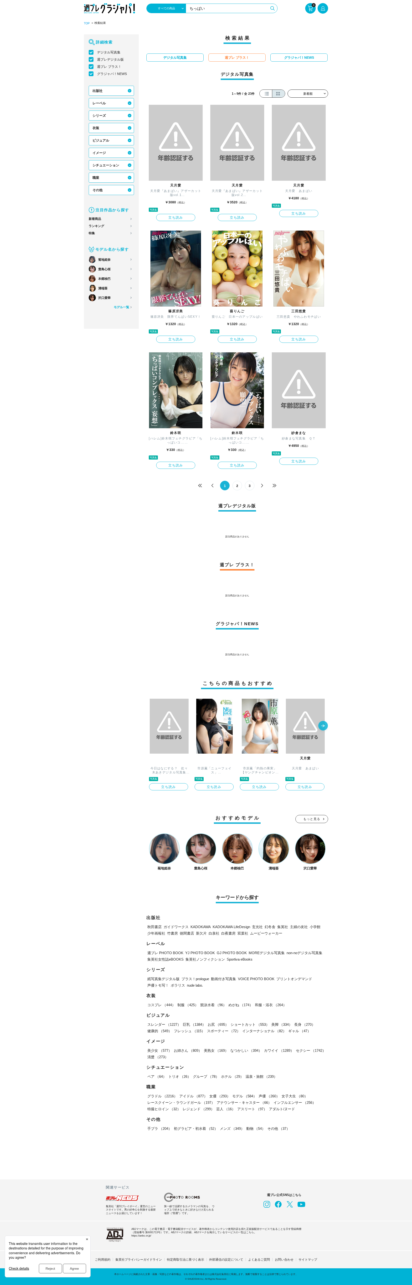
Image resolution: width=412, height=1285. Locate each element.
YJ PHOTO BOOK (200, 953)
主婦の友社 (299, 927)
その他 (98, 190)
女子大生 (295, 1096)
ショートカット (250, 1024)
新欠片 (201, 933)
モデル (244, 1096)
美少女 (159, 1050)
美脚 (281, 1024)
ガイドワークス (176, 927)
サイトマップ (308, 1259)
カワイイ (279, 1050)
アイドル (193, 1096)
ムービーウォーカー (266, 933)
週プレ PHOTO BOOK (165, 953)
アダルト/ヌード (282, 1109)
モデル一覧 (121, 307)
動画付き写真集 (223, 979)
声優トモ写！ (158, 985)
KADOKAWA (201, 927)
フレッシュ (189, 1031)
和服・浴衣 (271, 1005)
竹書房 (172, 933)
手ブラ (159, 1128)
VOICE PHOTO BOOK (256, 979)
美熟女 (216, 1050)
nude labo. (195, 985)
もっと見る (311, 819)
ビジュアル (101, 140)
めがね (240, 1005)
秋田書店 (154, 927)
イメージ (99, 153)
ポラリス (178, 985)
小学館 (315, 927)
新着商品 (95, 219)
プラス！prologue (195, 979)
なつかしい (246, 1050)
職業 (96, 178)
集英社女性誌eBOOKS (165, 959)
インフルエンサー (294, 1102)
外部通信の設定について (226, 1259)
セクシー (311, 1050)
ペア (156, 1076)
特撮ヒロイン (164, 1109)
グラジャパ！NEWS (112, 74)
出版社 (98, 91)
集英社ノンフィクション (205, 959)
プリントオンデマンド (294, 979)
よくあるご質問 (259, 1259)
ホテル (232, 1076)
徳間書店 (187, 933)
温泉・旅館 (261, 1076)
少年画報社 (156, 933)
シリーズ (99, 115)
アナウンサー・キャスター (244, 1102)
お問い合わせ (284, 1259)
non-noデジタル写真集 (304, 953)
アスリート (252, 1109)
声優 (269, 1096)
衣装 (96, 128)
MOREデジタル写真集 (267, 953)
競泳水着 (213, 1005)
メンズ (232, 1128)
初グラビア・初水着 (196, 1128)
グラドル (162, 1096)
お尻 (218, 1024)
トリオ (179, 1076)
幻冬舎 (270, 927)
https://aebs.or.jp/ (141, 1235)
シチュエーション (106, 165)
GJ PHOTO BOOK (232, 953)
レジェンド (198, 1109)
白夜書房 (228, 933)
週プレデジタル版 (110, 59)
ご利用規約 (102, 1259)
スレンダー (164, 1024)
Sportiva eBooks (239, 959)
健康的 (159, 1031)
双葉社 (242, 933)
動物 (255, 1128)
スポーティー (223, 1031)
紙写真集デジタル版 (163, 979)
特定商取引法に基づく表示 (185, 1259)
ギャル (299, 1031)
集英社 (282, 927)
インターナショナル (264, 1031)
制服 (187, 1005)
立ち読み (175, 217)
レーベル (99, 103)
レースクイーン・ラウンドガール (181, 1102)
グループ (206, 1076)
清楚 (157, 1057)
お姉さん (188, 1050)
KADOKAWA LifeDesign (231, 927)
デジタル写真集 (108, 52)
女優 (219, 1096)
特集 (92, 233)
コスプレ (161, 1005)
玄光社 (257, 927)
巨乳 (194, 1024)
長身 (304, 1024)
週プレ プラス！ (109, 67)
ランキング (96, 226)
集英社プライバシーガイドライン (138, 1259)
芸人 (225, 1109)
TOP (87, 23)
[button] (323, 726)
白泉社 (214, 933)
